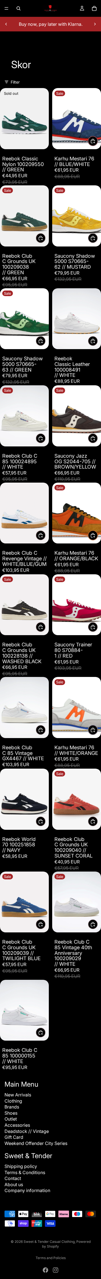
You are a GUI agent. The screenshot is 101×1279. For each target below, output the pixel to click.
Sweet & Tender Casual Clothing (49, 1241)
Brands (11, 1107)
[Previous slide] (6, 24)
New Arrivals (17, 1095)
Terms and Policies (51, 1258)
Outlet (10, 1119)
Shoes (10, 1113)
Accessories (17, 1125)
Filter (15, 82)
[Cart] (94, 8)
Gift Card (13, 1137)
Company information (27, 1190)
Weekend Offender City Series (35, 1143)
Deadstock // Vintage (26, 1131)
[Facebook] (45, 1270)
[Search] (18, 8)
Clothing (13, 1101)
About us (13, 1184)
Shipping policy (20, 1166)
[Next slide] (95, 24)
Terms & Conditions (24, 1172)
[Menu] (6, 8)
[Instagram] (55, 1270)
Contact (12, 1178)
